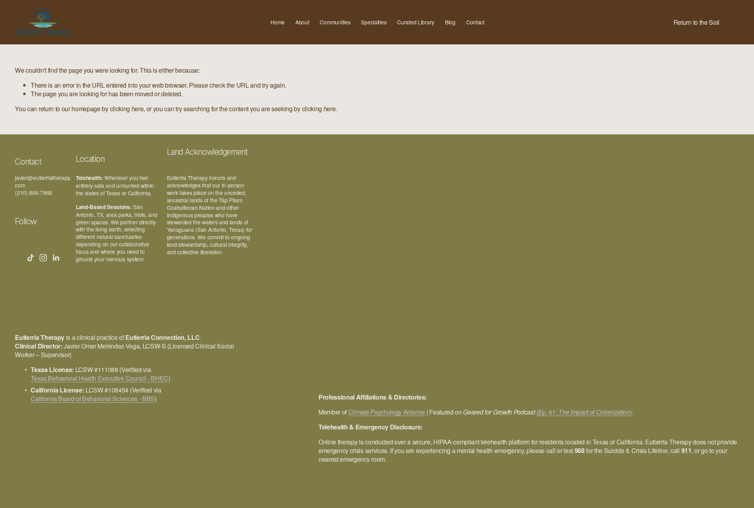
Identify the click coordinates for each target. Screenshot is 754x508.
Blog (450, 22)
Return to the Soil (696, 22)
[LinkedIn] (56, 258)
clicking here (127, 108)
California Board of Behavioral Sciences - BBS (93, 398)
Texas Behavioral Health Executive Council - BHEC (99, 378)
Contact (475, 22)
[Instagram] (43, 258)
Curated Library (415, 22)
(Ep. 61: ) (584, 412)
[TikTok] (31, 258)
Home (278, 22)
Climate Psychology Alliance (386, 412)
